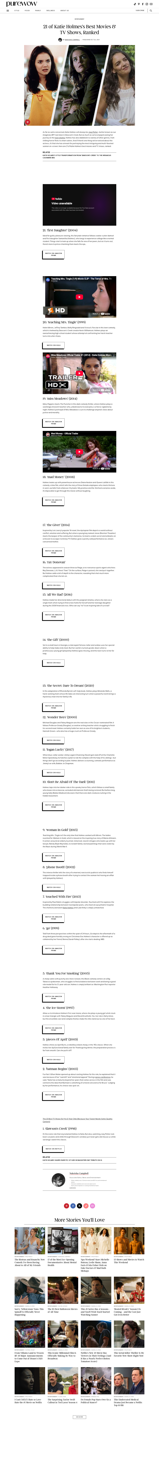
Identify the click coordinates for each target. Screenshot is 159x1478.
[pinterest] (27, 122)
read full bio (73, 1187)
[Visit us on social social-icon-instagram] (146, 4)
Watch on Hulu (54, 345)
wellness (50, 11)
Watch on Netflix (54, 1149)
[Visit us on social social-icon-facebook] (143, 4)
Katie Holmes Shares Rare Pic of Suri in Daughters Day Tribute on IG (72, 1160)
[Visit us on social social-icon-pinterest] (139, 4)
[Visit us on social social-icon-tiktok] (135, 4)
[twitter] (4, 40)
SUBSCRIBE (140, 10)
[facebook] (4, 34)
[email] (4, 51)
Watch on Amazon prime (53, 254)
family (38, 11)
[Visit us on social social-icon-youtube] (151, 4)
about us (64, 11)
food (27, 11)
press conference (103, 1077)
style (16, 11)
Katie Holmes (68, 908)
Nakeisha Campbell (72, 39)
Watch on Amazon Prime (53, 423)
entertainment (79, 19)
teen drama (60, 138)
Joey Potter (93, 132)
